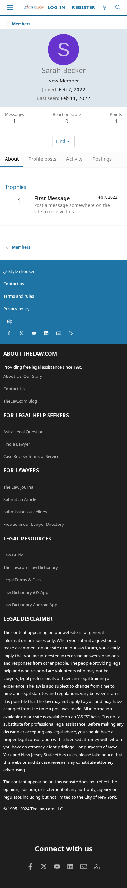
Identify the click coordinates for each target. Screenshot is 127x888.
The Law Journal (18, 487)
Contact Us (14, 389)
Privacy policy (16, 309)
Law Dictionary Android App (30, 605)
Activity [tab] (74, 158)
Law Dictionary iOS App (25, 592)
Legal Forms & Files (22, 580)
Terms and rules (18, 296)
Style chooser (21, 271)
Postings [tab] (102, 158)
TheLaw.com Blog (20, 401)
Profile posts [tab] (42, 158)
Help (7, 321)
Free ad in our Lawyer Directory (33, 524)
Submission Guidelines (25, 512)
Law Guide (13, 555)
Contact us (13, 284)
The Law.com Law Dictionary (30, 567)
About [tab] (12, 158)
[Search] (117, 7)
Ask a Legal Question (23, 432)
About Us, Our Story (22, 376)
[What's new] (104, 7)
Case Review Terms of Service (31, 456)
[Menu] (10, 7)
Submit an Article (19, 499)
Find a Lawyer (16, 444)
